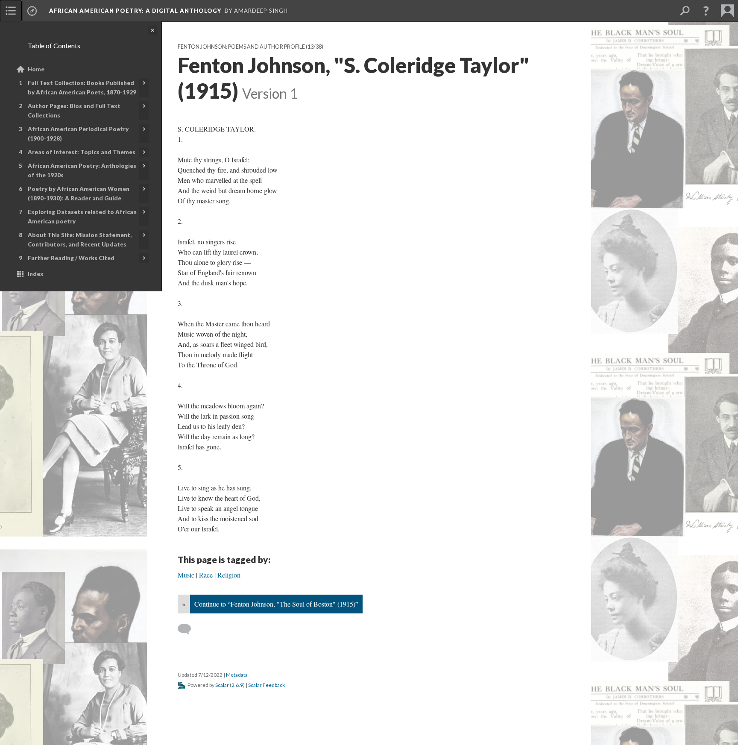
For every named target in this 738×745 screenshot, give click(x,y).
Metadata (237, 675)
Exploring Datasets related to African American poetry (82, 216)
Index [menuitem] (36, 273)
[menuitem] (10, 10)
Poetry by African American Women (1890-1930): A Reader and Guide (78, 193)
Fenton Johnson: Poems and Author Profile (241, 47)
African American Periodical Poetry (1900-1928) (78, 134)
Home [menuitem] (36, 69)
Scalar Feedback (266, 685)
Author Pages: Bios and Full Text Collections (74, 111)
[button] (706, 10)
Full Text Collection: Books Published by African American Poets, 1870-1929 (82, 87)
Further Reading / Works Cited (71, 258)
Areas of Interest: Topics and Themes (81, 152)
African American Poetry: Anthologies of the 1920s (82, 170)
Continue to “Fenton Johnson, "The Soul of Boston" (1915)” (276, 603)
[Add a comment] (188, 629)
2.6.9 (237, 685)
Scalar (222, 685)
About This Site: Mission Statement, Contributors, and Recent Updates (80, 240)
